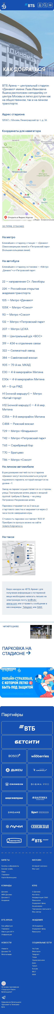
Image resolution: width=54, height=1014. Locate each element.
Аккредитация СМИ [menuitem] (40, 897)
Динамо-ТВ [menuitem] (6, 951)
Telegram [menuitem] (35, 954)
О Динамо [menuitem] (36, 892)
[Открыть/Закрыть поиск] (45, 5)
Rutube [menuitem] (35, 969)
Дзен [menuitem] (34, 963)
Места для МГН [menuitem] (7, 932)
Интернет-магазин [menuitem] (39, 866)
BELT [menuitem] (34, 972)
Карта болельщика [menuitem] (8, 877)
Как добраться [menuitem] (7, 926)
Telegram (27, 607)
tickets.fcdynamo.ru (12, 526)
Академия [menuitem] (5, 900)
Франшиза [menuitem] (36, 900)
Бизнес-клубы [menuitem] (7, 869)
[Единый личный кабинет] (40, 5)
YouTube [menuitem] (35, 949)
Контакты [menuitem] (35, 895)
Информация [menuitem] (6, 935)
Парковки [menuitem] (5, 875)
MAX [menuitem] (34, 974)
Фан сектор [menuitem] (36, 912)
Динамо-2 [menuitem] (5, 897)
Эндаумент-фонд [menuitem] (39, 903)
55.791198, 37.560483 (13, 226)
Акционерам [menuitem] (37, 906)
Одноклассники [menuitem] (38, 960)
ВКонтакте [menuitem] (36, 951)
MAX (39, 607)
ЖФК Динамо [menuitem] (6, 895)
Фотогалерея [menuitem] (6, 954)
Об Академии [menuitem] (37, 926)
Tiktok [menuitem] (34, 957)
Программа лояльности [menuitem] (41, 909)
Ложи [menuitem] (3, 872)
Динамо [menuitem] (4, 892)
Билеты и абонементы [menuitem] (10, 866)
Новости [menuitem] (4, 949)
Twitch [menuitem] (34, 966)
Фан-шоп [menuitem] (35, 869)
